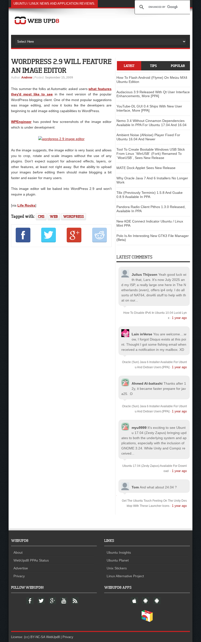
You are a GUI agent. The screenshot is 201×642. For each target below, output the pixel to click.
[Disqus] (61, 317)
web (54, 216)
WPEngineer (21, 122)
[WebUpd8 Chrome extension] (147, 621)
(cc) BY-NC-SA (34, 637)
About (18, 552)
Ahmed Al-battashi (147, 383)
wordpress (73, 216)
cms (41, 216)
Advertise (20, 568)
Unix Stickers (117, 568)
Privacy (19, 576)
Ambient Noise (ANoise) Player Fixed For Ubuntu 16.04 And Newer (148, 137)
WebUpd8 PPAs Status (31, 560)
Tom (135, 487)
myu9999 (139, 428)
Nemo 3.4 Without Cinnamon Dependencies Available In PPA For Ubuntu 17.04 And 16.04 (151, 123)
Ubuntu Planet (118, 560)
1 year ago (179, 318)
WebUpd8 (53, 637)
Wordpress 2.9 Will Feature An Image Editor (61, 66)
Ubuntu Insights (119, 552)
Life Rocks (26, 205)
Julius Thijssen (144, 274)
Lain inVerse (142, 334)
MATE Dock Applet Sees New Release (146, 168)
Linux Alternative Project (125, 576)
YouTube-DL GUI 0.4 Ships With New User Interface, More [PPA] (149, 108)
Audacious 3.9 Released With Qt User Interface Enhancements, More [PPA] (153, 94)
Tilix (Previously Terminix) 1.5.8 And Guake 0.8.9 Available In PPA (149, 195)
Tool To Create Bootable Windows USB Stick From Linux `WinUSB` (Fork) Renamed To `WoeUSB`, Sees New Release (150, 153)
